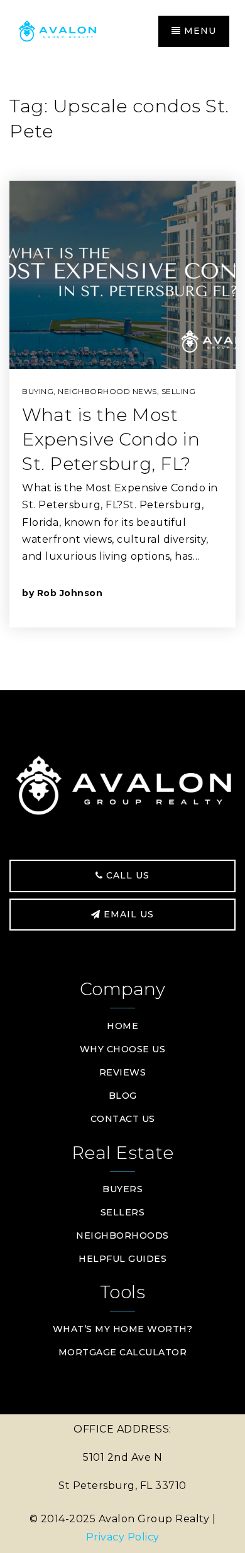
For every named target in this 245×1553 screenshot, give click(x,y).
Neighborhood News (107, 391)
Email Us (127, 914)
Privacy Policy (123, 1537)
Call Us (126, 875)
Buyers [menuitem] (122, 1189)
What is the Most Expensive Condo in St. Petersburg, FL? (111, 439)
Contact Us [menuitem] (122, 1118)
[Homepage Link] (69, 30)
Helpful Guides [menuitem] (122, 1258)
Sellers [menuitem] (123, 1212)
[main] (122, 377)
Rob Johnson (70, 593)
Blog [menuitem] (123, 1095)
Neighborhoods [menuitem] (122, 1235)
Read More (165, 593)
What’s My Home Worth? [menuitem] (123, 1329)
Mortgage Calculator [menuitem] (122, 1352)
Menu (198, 30)
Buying (37, 391)
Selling (178, 391)
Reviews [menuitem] (122, 1072)
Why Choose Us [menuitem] (123, 1049)
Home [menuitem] (122, 1026)
